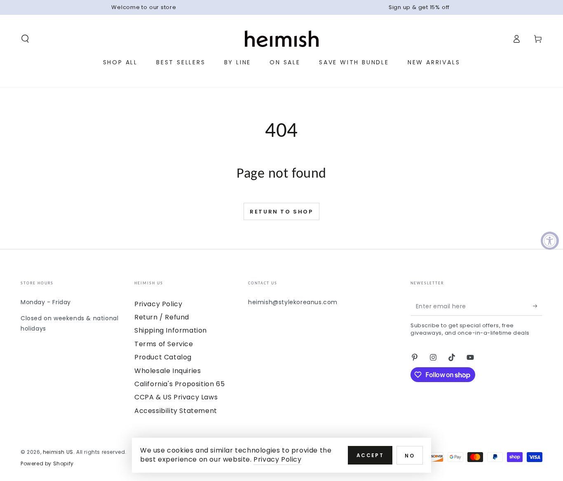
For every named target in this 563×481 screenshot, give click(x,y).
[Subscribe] (537, 306)
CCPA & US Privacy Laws (176, 397)
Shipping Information (170, 330)
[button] (25, 39)
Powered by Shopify (47, 463)
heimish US (58, 451)
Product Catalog (163, 357)
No (410, 455)
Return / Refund (161, 317)
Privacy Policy (158, 304)
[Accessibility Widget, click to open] (550, 241)
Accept (370, 455)
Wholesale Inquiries (167, 370)
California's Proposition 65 (179, 384)
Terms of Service (163, 344)
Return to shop (281, 212)
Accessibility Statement (175, 410)
